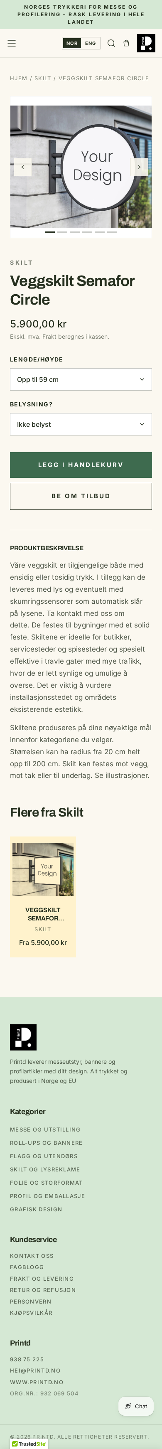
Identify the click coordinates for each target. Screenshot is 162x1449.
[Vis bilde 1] (50, 232)
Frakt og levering (42, 1278)
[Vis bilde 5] (100, 232)
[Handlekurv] (126, 43)
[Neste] (139, 167)
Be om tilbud (81, 496)
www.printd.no (37, 1382)
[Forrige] (23, 167)
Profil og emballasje (47, 1196)
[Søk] (111, 43)
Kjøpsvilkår (31, 1312)
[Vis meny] (12, 43)
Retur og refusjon (43, 1290)
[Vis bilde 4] (87, 232)
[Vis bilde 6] (112, 232)
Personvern (31, 1301)
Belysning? (31, 404)
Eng (90, 43)
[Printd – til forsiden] (146, 43)
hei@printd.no (35, 1370)
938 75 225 (27, 1359)
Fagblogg (27, 1267)
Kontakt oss (32, 1255)
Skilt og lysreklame (45, 1169)
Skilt (43, 78)
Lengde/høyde (37, 359)
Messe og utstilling (45, 1129)
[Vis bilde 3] (75, 232)
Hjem (18, 78)
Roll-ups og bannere (46, 1142)
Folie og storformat (46, 1182)
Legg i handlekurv (81, 465)
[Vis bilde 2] (62, 232)
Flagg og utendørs (44, 1156)
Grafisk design (36, 1209)
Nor (71, 43)
